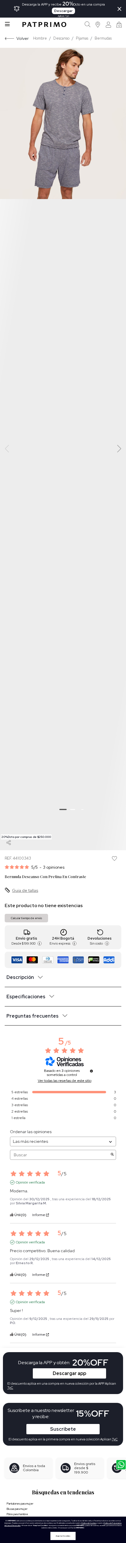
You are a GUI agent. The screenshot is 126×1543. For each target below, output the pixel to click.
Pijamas (82, 38)
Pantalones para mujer (19, 1503)
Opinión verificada (30, 1182)
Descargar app (69, 1373)
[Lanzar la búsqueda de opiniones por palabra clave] (112, 1155)
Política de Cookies (88, 1523)
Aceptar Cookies (63, 1536)
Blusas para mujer (17, 1509)
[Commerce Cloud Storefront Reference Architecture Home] (44, 24)
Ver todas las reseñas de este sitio (64, 1081)
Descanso (61, 38)
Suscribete (63, 1429)
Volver (22, 38)
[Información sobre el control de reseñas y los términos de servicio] (91, 1071)
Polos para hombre (17, 1514)
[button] (98, 24)
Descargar (63, 11)
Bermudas (103, 38)
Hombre (40, 38)
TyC (115, 1439)
